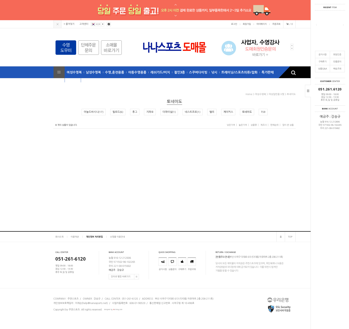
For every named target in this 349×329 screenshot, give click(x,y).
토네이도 (291, 94)
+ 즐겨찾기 (69, 24)
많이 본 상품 (288, 125)
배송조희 (337, 68)
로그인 (234, 24)
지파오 (149, 112)
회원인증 (337, 54)
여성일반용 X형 (276, 94)
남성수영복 (93, 72)
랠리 (211, 112)
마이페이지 (261, 24)
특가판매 (268, 72)
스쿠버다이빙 (198, 72)
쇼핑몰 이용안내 (117, 236)
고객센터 (83, 24)
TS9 (263, 112)
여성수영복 (74, 72)
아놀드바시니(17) (93, 112)
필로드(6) (117, 112)
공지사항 (323, 54)
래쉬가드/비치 (160, 72)
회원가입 (247, 24)
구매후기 (323, 61)
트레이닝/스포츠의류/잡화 (239, 72)
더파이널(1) (169, 112)
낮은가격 (231, 125)
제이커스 (228, 112)
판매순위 (274, 125)
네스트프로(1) (192, 112)
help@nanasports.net (95, 303)
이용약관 (75, 236)
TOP (290, 236)
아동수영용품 (137, 72)
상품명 (254, 125)
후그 (134, 112)
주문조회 (276, 24)
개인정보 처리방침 (94, 236)
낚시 (214, 72)
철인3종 (179, 72)
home (249, 94)
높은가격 (243, 125)
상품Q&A (322, 68)
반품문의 (337, 61)
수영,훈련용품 (114, 72)
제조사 (264, 125)
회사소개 (59, 236)
